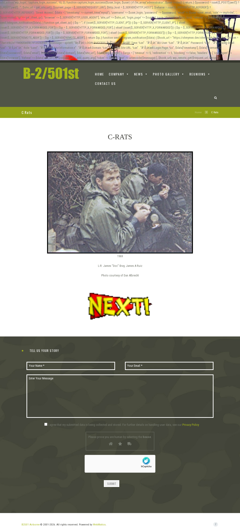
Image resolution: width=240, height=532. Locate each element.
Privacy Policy (190, 424)
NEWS (138, 74)
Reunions (197, 74)
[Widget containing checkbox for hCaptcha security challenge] (120, 466)
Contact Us (105, 83)
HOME (99, 74)
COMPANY (116, 74)
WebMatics (99, 524)
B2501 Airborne (31, 524)
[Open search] (215, 98)
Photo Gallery (166, 74)
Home (198, 112)
